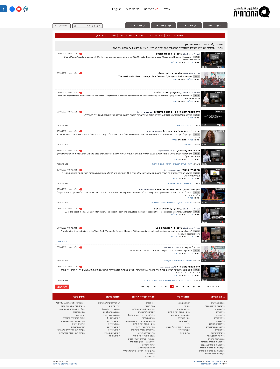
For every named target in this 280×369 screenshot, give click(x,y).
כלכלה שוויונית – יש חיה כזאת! (141, 315)
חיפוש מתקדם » (61, 25)
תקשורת (167, 260)
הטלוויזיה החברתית (215, 362)
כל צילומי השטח (218, 333)
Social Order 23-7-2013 (168, 208)
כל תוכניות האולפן (217, 324)
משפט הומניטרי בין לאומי (144, 336)
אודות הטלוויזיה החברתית (74, 318)
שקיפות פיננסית (78, 327)
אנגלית (174, 62)
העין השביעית (184, 318)
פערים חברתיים (179, 164)
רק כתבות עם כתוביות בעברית (212, 348)
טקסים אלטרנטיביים (146, 312)
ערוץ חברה (189, 25)
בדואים (189, 260)
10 (188, 286)
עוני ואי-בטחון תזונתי (131, 35)
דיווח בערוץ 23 (113, 321)
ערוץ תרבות (137, 25)
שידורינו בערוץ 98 (106, 35)
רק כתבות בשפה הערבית (215, 354)
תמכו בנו (149, 9)
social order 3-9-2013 (169, 53)
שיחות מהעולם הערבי (146, 348)
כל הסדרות (220, 315)
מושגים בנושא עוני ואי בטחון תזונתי (139, 321)
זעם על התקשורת (190, 247)
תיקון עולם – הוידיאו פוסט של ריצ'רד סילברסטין (139, 352)
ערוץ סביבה (163, 25)
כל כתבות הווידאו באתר (215, 306)
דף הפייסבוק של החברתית (109, 303)
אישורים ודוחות (78, 324)
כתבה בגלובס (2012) (111, 315)
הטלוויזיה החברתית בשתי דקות (72, 309)
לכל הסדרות (150, 356)
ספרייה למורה (155, 35)
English (116, 9)
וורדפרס (197, 362)
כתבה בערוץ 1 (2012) (111, 309)
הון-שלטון (188, 202)
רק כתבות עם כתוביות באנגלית (212, 351)
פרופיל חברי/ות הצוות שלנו (73, 306)
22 (160, 286)
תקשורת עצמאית (184, 125)
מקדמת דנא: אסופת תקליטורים (72, 333)
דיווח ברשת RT (113, 318)
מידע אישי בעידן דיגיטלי (144, 327)
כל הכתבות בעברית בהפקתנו (213, 342)
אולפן (196, 57)
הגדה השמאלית (183, 309)
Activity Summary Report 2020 (70, 303)
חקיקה (168, 164)
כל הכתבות (220, 321)
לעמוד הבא (62, 287)
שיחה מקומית (184, 303)
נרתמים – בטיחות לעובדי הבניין (141, 339)
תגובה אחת (62, 241)
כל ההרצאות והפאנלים (215, 327)
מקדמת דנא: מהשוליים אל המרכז (71, 330)
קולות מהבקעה (148, 345)
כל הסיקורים (219, 318)
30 (155, 286)
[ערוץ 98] (25, 9)
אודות (166, 9)
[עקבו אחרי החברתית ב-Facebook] (12, 9)
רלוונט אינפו (184, 321)
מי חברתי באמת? (190, 170)
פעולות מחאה (158, 164)
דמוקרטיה (187, 183)
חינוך (190, 164)
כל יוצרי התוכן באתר (216, 336)
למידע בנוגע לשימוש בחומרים (65, 364)
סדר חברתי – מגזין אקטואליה (142, 342)
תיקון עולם (185, 333)
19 (177, 286)
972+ (187, 324)
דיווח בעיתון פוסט (112, 333)
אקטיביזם (171, 183)
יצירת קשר (132, 9)
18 (183, 286)
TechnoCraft (206, 364)
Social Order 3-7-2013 (168, 228)
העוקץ (187, 306)
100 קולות (150, 303)
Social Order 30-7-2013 (168, 92)
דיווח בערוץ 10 (113, 327)
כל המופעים (220, 330)
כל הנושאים (220, 309)
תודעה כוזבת (177, 280)
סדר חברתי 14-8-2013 (187, 150)
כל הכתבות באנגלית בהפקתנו (213, 345)
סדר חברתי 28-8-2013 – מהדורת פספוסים (176, 111)
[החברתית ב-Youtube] (19, 9)
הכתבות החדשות (175, 35)
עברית (190, 62)
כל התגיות (220, 312)
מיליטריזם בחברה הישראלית (143, 330)
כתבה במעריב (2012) (111, 312)
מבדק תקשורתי (148, 318)
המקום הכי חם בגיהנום (180, 315)
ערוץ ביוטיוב (114, 306)
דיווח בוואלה (114, 336)
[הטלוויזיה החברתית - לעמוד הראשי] (252, 12)
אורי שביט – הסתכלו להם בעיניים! (181, 131)
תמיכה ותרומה (79, 312)
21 (166, 286)
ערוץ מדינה (215, 25)
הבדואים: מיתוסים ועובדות (143, 309)
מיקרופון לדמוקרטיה (146, 333)
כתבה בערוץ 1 (114, 324)
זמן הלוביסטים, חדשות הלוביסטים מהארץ (177, 189)
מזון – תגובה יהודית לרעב (179, 312)
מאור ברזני (217, 364)
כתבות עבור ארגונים (216, 339)
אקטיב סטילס (184, 330)
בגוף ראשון (150, 306)
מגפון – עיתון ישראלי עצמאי (178, 327)
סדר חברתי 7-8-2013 (188, 266)
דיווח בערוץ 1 (114, 330)
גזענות (168, 280)
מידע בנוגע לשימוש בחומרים (73, 321)
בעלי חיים (188, 144)
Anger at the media (170, 73)
